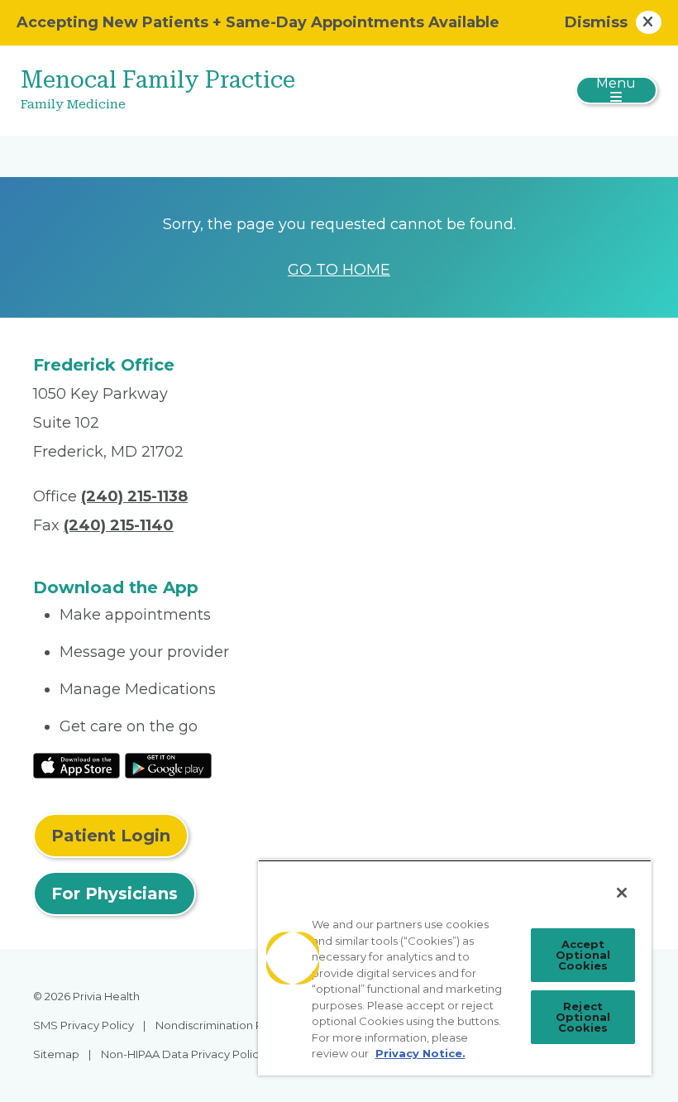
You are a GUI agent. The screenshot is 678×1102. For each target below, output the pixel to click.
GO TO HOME (339, 270)
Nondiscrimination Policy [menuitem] (221, 1025)
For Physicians (114, 893)
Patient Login (110, 836)
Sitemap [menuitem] (56, 1054)
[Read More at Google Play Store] (168, 765)
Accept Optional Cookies (583, 954)
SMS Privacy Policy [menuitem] (83, 1025)
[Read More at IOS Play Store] (76, 765)
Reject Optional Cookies (583, 1016)
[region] (455, 968)
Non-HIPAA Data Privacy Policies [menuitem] (187, 1054)
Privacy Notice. (420, 1053)
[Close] (622, 892)
